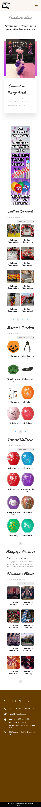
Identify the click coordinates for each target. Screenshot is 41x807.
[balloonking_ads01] (20, 152)
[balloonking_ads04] (20, 205)
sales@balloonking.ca (17, 714)
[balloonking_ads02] (20, 178)
